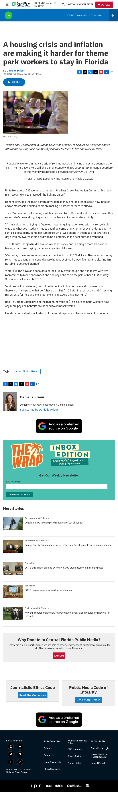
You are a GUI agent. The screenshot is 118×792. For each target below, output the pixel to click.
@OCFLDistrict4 (79, 167)
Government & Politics (37, 518)
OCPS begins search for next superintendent (49, 590)
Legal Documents (52, 762)
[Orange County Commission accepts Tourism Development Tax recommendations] (13, 546)
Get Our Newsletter (81, 4)
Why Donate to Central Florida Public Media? (59, 639)
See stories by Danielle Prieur (39, 409)
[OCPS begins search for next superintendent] (13, 591)
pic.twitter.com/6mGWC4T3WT (75, 171)
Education (30, 563)
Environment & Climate (37, 608)
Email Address (14, 481)
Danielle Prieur (16, 70)
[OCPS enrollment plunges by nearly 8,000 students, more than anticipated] (13, 568)
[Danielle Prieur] (10, 401)
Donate (105, 4)
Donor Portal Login (100, 748)
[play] (8, 15)
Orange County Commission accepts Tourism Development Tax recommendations (68, 545)
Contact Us (49, 755)
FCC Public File (98, 741)
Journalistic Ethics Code (32, 687)
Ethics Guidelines (52, 769)
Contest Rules (74, 763)
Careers (48, 748)
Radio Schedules (52, 741)
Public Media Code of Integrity (88, 690)
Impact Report (98, 763)
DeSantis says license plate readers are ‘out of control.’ (54, 522)
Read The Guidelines (32, 695)
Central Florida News (25, 371)
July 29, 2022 (85, 178)
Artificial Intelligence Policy (77, 742)
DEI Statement (75, 749)
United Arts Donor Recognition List (99, 755)
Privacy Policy (74, 756)
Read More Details (88, 700)
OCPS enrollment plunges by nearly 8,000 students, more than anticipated (64, 567)
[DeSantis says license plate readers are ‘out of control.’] (13, 523)
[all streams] (113, 15)
